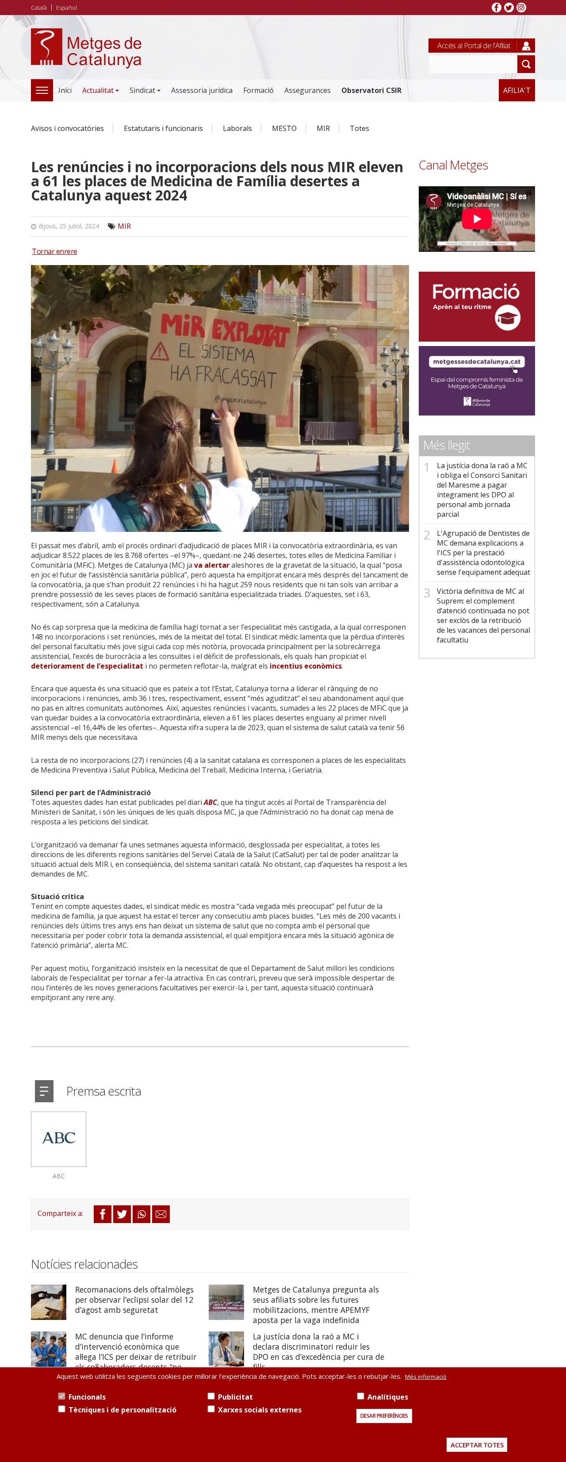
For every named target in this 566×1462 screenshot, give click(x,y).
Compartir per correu (161, 1214)
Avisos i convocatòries (67, 128)
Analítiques (387, 1397)
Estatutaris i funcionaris (163, 128)
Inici (65, 90)
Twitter (509, 7)
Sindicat (142, 90)
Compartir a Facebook (102, 1214)
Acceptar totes (477, 1444)
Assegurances (307, 90)
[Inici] (86, 58)
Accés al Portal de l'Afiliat (473, 45)
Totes (359, 128)
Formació (258, 90)
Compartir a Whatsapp (141, 1214)
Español (66, 7)
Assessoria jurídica (202, 90)
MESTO (284, 128)
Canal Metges (453, 165)
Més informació (426, 1377)
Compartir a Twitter (122, 1214)
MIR (323, 128)
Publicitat (235, 1397)
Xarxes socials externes (260, 1410)
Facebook (496, 7)
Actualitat (98, 90)
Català (39, 7)
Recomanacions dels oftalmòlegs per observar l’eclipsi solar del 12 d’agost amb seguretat (134, 1299)
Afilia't (517, 90)
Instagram (521, 7)
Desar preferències (384, 1416)
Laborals (237, 128)
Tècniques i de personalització (122, 1410)
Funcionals (87, 1397)
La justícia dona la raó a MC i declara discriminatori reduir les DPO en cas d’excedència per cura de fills (318, 1351)
